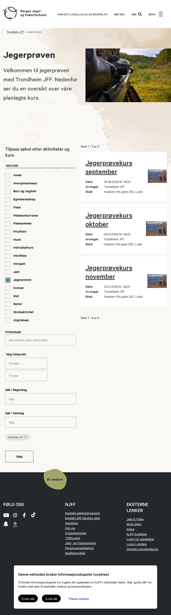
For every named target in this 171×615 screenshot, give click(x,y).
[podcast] (15, 524)
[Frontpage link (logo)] (10, 14)
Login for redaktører (140, 539)
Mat (16, 296)
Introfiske (20, 255)
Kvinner (18, 287)
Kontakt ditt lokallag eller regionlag (82, 520)
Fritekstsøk (13, 332)
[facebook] (24, 515)
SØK (133, 14)
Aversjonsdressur (25, 183)
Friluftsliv (20, 231)
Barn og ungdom (24, 191)
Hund (17, 239)
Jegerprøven (22, 279)
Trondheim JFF (15, 31)
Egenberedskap (24, 199)
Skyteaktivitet (23, 312)
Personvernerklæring (79, 548)
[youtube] (5, 515)
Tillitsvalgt (72, 538)
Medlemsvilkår (75, 553)
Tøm (19, 456)
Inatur (131, 529)
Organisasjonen (76, 533)
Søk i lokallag (14, 413)
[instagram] (15, 515)
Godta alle (27, 598)
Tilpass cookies (78, 598)
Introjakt (19, 263)
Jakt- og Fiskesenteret (80, 543)
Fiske (17, 207)
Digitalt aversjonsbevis (142, 549)
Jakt (16, 271)
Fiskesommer (22, 223)
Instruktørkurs (23, 247)
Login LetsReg (137, 544)
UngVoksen (21, 320)
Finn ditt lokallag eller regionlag (82, 14)
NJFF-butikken (137, 534)
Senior (17, 303)
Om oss (70, 528)
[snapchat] (5, 524)
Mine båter (134, 524)
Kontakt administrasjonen (82, 513)
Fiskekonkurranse (25, 215)
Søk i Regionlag (16, 389)
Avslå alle (51, 598)
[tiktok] (33, 515)
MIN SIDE (119, 14)
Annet (17, 175)
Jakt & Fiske (135, 519)
